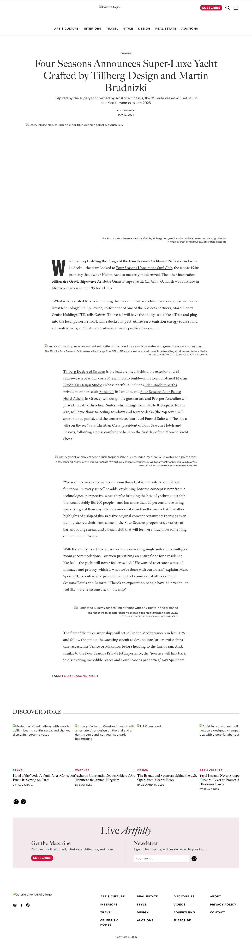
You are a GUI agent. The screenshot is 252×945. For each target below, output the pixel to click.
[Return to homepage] (37, 894)
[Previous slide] (16, 801)
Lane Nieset (128, 110)
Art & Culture (112, 896)
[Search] (227, 8)
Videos (179, 904)
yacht (93, 676)
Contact (217, 912)
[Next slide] (23, 801)
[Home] (126, 11)
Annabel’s (106, 392)
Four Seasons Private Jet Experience (113, 654)
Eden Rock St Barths (161, 385)
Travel (106, 912)
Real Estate (147, 896)
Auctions (145, 920)
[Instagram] (15, 905)
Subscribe (211, 7)
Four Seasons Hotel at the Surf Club (144, 268)
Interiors (109, 904)
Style (142, 904)
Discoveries (184, 896)
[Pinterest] (28, 905)
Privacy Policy (223, 904)
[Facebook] (21, 905)
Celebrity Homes (109, 922)
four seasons (74, 676)
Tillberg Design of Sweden (84, 372)
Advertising (184, 912)
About (215, 896)
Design (143, 912)
